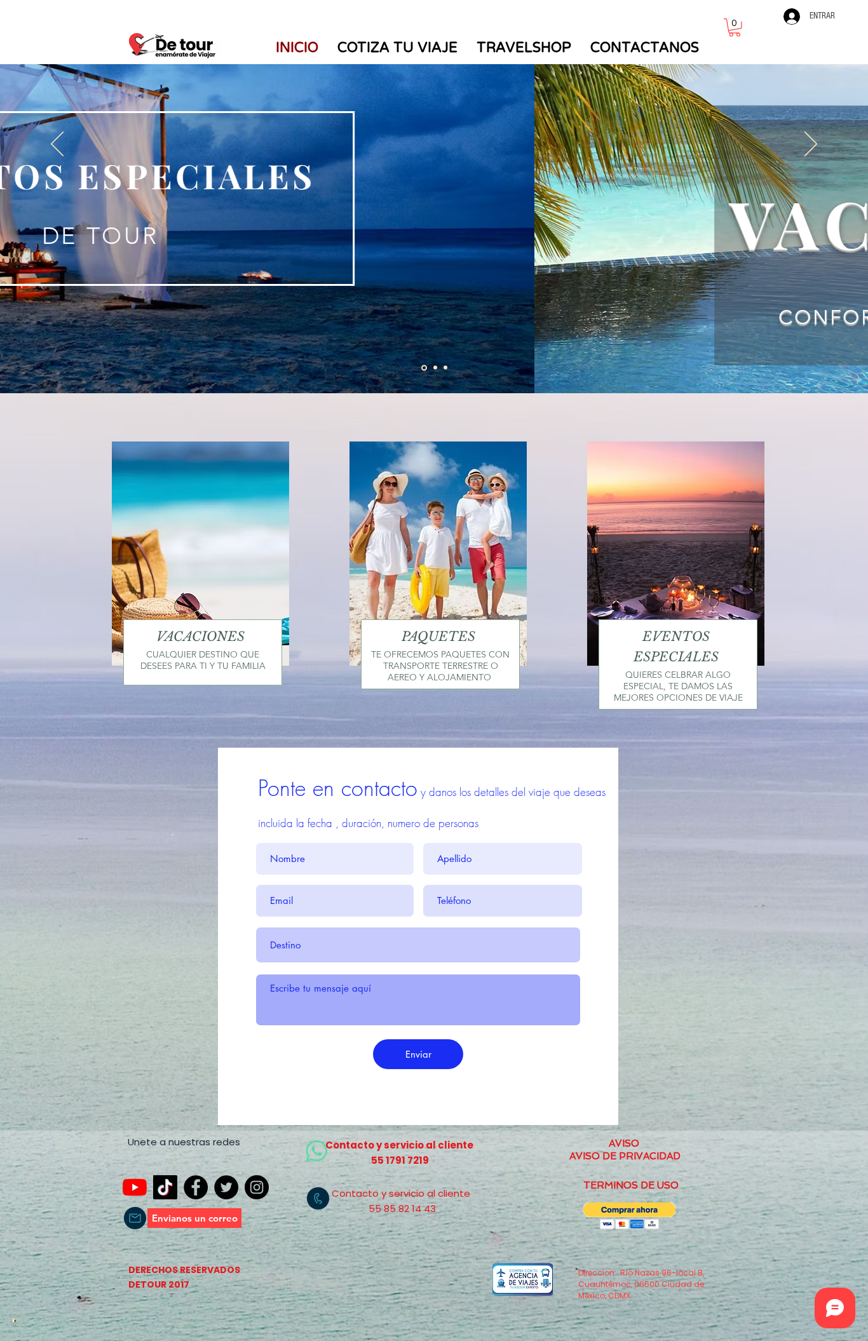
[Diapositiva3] (445, 368)
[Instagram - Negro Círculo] (257, 1187)
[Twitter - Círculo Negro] (226, 1187)
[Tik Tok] (165, 1187)
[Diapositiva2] (435, 368)
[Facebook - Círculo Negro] (196, 1187)
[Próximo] (810, 144)
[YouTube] (135, 1187)
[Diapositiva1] (424, 367)
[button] (734, 27)
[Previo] (57, 144)
